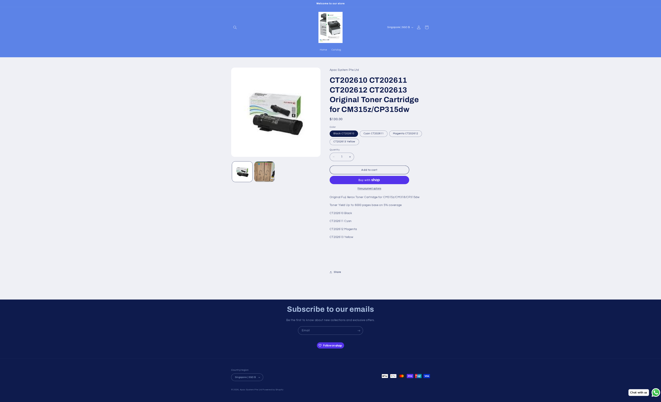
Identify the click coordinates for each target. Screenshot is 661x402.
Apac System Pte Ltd (251, 390)
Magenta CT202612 (405, 133)
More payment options (369, 188)
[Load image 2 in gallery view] (264, 171)
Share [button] (337, 272)
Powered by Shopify (273, 390)
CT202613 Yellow (344, 141)
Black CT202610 (343, 133)
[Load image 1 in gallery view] (242, 171)
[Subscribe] (359, 330)
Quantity (335, 150)
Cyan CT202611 (374, 133)
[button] (235, 27)
